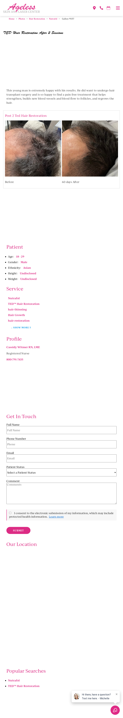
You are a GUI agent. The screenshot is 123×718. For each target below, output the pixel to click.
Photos (22, 19)
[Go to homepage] (44, 8)
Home (12, 19)
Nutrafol (53, 19)
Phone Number (16, 438)
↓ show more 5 (21, 327)
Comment (13, 481)
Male (24, 262)
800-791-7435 (14, 359)
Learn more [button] (56, 516)
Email (10, 453)
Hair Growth (16, 315)
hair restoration (19, 320)
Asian (27, 267)
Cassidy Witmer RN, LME (23, 347)
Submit (18, 530)
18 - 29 (20, 256)
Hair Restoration (37, 19)
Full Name (13, 424)
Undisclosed (28, 273)
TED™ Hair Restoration (24, 303)
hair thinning (17, 309)
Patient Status (15, 467)
